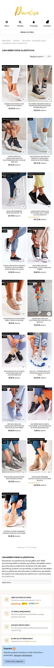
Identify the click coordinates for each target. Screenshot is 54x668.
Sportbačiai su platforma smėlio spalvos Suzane (14, 319)
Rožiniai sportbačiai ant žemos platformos (14, 105)
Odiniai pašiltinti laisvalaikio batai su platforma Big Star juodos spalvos (14, 159)
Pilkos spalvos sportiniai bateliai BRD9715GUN (14, 478)
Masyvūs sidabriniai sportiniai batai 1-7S (14, 212)
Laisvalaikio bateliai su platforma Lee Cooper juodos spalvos (40, 213)
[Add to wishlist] (23, 99)
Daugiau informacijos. (23, 655)
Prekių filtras (27, 32)
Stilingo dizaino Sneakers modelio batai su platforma (14, 532)
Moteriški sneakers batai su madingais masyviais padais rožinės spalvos (40, 105)
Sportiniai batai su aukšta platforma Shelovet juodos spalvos (14, 373)
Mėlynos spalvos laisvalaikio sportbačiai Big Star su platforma (14, 426)
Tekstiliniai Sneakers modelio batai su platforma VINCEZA (40, 478)
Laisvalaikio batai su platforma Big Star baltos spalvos (40, 320)
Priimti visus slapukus (14, 661)
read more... (7, 582)
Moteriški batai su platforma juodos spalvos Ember (40, 267)
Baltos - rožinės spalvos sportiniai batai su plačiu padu (40, 373)
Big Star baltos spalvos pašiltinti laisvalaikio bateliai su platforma (40, 158)
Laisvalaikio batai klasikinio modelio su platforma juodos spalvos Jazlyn (14, 267)
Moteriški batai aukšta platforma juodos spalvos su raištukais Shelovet (40, 426)
